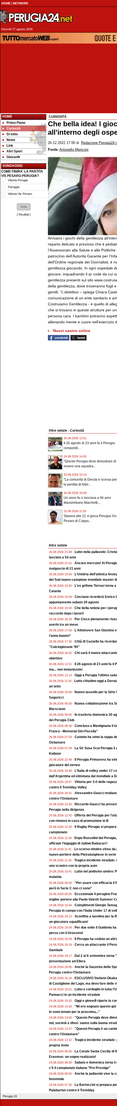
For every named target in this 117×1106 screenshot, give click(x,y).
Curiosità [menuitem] (14, 128)
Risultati (24, 214)
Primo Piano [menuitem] (16, 123)
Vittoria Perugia (18, 180)
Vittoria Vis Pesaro (20, 193)
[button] (23, 206)
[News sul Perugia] (37, 17)
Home (7, 116)
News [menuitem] (11, 140)
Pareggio (14, 187)
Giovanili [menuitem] (13, 157)
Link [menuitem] (10, 146)
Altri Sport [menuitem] (14, 151)
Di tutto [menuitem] (12, 134)
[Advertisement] (23, 299)
